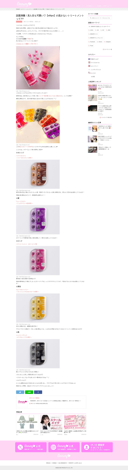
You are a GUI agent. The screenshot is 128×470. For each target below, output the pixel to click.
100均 (91, 30)
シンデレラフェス (96, 69)
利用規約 (54, 463)
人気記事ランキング (80, 5)
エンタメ (93, 73)
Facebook (92, 41)
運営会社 (48, 463)
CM (98, 30)
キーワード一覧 (108, 49)
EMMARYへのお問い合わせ (75, 463)
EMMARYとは (106, 5)
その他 (93, 76)
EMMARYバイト (94, 34)
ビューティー (29, 9)
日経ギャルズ (94, 59)
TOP (111, 5)
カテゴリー (72, 5)
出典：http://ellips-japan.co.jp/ (23, 190)
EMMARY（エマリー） (21, 9)
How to (100, 41)
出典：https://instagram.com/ (23, 91)
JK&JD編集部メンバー (91, 5)
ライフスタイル (95, 62)
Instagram (108, 41)
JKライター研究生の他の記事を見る (39, 403)
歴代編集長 (99, 5)
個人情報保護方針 (63, 463)
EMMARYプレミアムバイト (96, 37)
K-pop (91, 45)
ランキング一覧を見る (106, 117)
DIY (103, 30)
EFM (109, 30)
